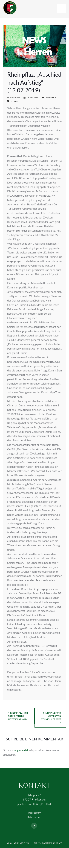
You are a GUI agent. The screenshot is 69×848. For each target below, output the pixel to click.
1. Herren (14, 101)
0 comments (50, 97)
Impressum (34, 812)
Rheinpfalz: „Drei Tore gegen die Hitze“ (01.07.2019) (18, 716)
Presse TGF (15, 97)
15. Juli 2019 (32, 97)
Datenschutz (34, 817)
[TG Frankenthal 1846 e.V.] (10, 7)
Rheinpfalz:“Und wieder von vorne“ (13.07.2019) (51, 716)
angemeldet (21, 750)
